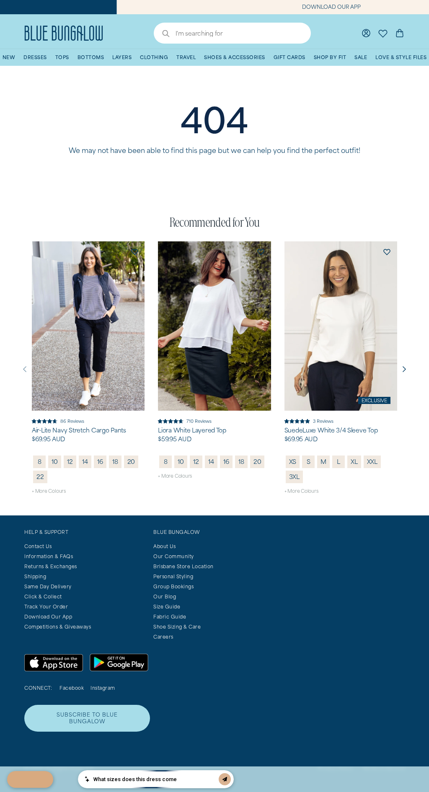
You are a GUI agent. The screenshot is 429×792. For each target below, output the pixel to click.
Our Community (173, 556)
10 (55, 461)
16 (100, 461)
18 (115, 461)
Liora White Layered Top (192, 430)
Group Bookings (173, 586)
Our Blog (164, 596)
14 (85, 461)
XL (354, 461)
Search (161, 34)
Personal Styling (173, 576)
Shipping (35, 576)
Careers (163, 636)
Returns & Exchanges (50, 566)
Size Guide (166, 606)
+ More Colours (49, 491)
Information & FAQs (48, 556)
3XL (294, 476)
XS (293, 461)
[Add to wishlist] (134, 251)
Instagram (102, 688)
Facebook (71, 688)
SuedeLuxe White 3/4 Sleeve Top (331, 430)
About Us (164, 546)
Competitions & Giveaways (57, 626)
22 (40, 476)
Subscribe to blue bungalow (87, 718)
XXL (372, 461)
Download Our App (48, 616)
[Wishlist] (383, 33)
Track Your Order (46, 606)
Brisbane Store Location (183, 566)
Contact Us (38, 546)
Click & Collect (43, 596)
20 (131, 461)
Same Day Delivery (48, 586)
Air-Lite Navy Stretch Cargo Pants (79, 430)
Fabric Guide (169, 616)
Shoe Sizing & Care (177, 626)
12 (70, 461)
